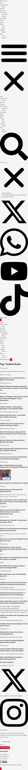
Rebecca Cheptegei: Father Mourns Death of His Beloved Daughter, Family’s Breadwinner (14, 398)
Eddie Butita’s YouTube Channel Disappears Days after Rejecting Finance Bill (13, 549)
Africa (3, 26)
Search (2, 162)
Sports (3, 7)
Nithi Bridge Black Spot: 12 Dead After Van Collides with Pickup (12, 416)
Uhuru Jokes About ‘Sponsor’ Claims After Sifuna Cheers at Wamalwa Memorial (13, 602)
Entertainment (4, 5)
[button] (14, 67)
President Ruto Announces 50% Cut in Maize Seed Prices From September (12, 594)
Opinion (4, 32)
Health (2, 22)
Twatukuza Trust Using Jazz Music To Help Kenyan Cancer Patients (12, 371)
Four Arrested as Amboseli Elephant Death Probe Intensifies (12, 641)
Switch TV (4, 38)
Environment (3, 12)
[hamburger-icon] (1, 320)
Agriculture (5, 14)
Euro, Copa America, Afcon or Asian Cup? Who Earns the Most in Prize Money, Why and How (13, 501)
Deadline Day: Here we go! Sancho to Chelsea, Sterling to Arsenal (12, 424)
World (1, 24)
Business (2, 8)
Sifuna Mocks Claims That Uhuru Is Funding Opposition (11, 633)
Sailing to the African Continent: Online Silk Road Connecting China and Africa (13, 583)
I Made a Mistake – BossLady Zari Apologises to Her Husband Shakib (11, 408)
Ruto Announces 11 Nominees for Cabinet (14, 483)
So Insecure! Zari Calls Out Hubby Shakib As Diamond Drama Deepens (13, 458)
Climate (4, 16)
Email (1, 745)
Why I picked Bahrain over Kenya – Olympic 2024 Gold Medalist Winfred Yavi (14, 466)
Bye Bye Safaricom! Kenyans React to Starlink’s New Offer (12, 441)
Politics (2, 20)
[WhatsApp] (14, 258)
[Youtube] (14, 283)
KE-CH (3, 36)
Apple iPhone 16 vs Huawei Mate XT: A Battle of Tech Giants (12, 379)
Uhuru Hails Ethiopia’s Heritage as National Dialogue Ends (11, 658)
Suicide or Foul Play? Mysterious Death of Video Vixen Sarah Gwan (14, 529)
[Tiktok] (14, 315)
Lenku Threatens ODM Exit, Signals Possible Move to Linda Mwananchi (12, 650)
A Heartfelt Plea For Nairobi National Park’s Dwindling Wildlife (12, 567)
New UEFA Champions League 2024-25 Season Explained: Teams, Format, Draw (13, 433)
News (1, 3)
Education (2, 10)
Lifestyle (2, 30)
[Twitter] (14, 225)
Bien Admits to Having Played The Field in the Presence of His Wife (14, 558)
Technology (3, 18)
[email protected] (6, 193)
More (1, 34)
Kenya (3, 28)
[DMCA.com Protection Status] (3, 762)
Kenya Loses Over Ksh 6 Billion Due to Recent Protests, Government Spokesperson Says (12, 512)
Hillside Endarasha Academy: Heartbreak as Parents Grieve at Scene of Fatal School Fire (14, 388)
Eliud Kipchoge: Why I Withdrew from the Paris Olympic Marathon (13, 449)
